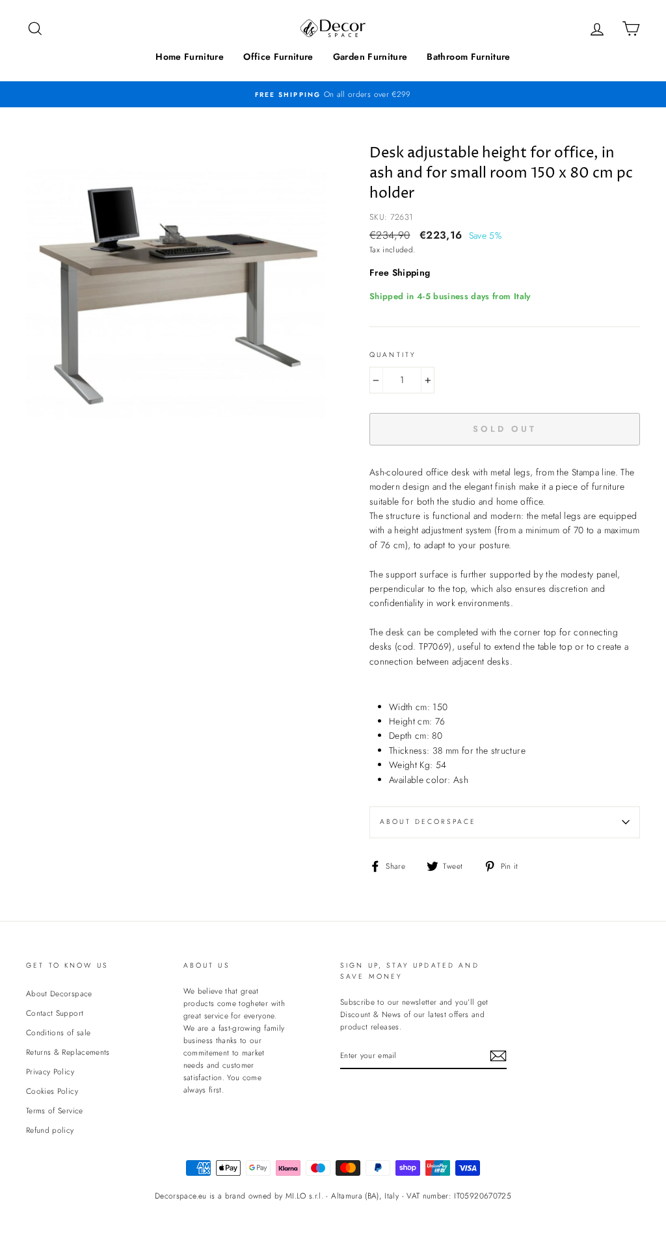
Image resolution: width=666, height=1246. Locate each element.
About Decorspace (428, 822)
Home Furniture (189, 56)
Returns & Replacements (68, 1051)
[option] (333, 94)
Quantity (392, 355)
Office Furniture (278, 56)
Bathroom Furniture (468, 56)
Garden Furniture (370, 56)
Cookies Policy (52, 1090)
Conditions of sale (58, 1032)
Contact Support (54, 1012)
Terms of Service (54, 1110)
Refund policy (50, 1129)
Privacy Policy (50, 1071)
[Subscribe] (498, 1056)
